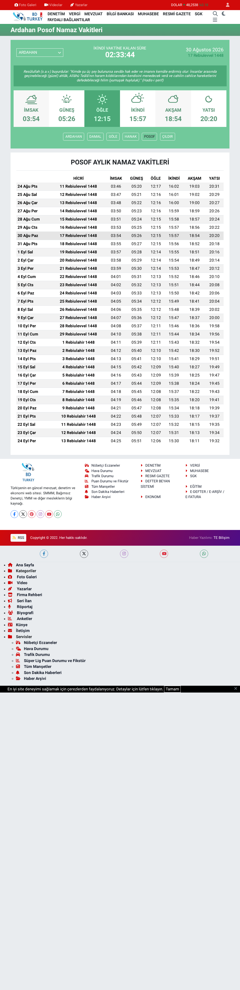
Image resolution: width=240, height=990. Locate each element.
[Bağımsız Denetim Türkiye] (28, 16)
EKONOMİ (153, 497)
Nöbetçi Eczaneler (105, 465)
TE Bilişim (221, 538)
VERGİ (74, 13)
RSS (20, 538)
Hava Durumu (101, 471)
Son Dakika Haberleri (107, 492)
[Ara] (215, 14)
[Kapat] (237, 689)
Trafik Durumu (102, 476)
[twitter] (84, 554)
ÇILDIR (167, 136)
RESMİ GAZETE (177, 13)
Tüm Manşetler (103, 486)
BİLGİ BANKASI (120, 13)
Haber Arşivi (101, 497)
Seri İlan (24, 600)
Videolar (55, 5)
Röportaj (24, 606)
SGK (198, 13)
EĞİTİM (196, 486)
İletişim (23, 630)
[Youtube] (49, 514)
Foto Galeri (27, 5)
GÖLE (113, 136)
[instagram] (124, 554)
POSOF (149, 136)
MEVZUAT (93, 13)
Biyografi (25, 612)
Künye (21, 624)
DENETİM (56, 13)
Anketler (24, 618)
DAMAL (95, 136)
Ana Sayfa (25, 565)
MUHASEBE (148, 13)
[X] (23, 514)
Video (21, 582)
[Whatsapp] (58, 514)
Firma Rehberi (29, 594)
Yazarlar (81, 5)
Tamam (172, 689)
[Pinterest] (32, 514)
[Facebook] (14, 514)
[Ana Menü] (215, 20)
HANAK (131, 136)
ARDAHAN (73, 136)
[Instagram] (40, 514)
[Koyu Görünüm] (224, 14)
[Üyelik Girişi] (225, 5)
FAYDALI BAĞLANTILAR (69, 19)
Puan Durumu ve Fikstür (109, 481)
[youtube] (164, 554)
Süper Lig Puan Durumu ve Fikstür (55, 660)
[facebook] (44, 554)
